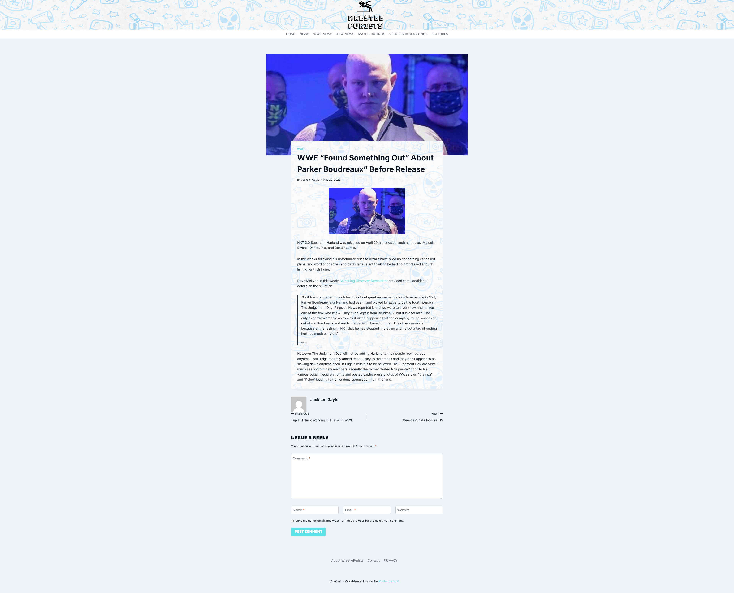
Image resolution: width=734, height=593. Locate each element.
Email (350, 510)
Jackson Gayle (310, 179)
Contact (374, 560)
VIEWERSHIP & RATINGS (408, 34)
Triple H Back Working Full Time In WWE (322, 417)
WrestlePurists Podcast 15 (423, 417)
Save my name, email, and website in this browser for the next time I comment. (349, 520)
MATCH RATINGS (371, 34)
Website (403, 510)
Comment (301, 458)
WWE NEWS (322, 34)
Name (299, 510)
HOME (291, 34)
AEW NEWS (345, 34)
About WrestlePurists (347, 560)
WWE (300, 149)
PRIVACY (391, 560)
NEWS (304, 34)
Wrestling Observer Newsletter (364, 281)
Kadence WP (389, 581)
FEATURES (439, 34)
